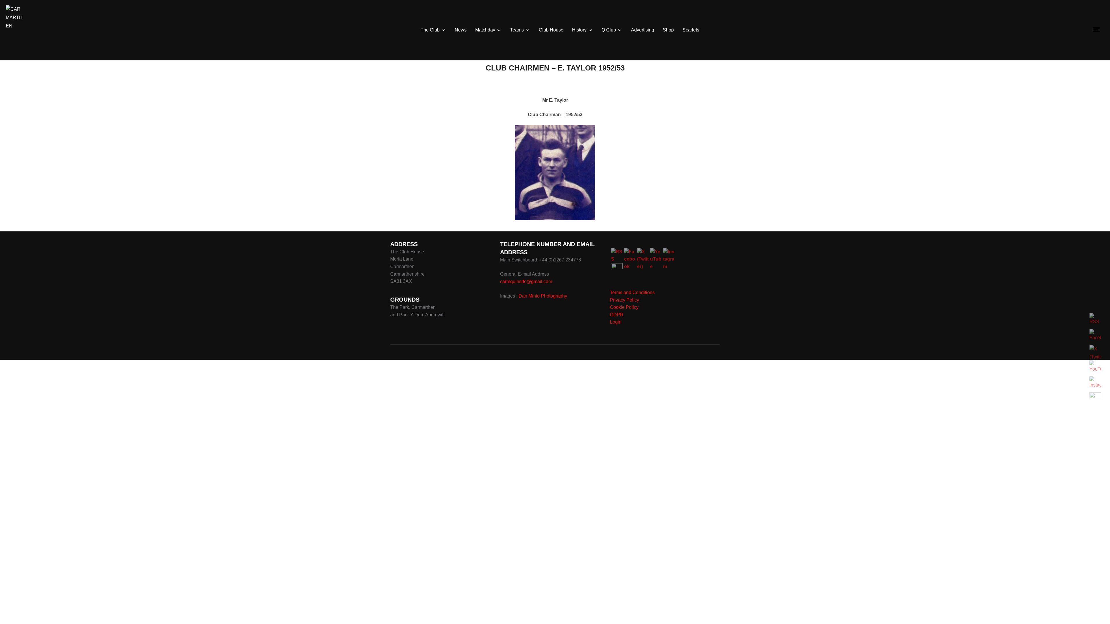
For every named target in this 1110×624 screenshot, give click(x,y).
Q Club (609, 29)
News (461, 29)
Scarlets (690, 29)
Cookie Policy (624, 307)
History (579, 29)
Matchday (485, 29)
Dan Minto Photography (543, 296)
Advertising (642, 29)
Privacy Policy (624, 300)
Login (615, 322)
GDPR (617, 314)
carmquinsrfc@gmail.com (526, 281)
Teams (517, 29)
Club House (551, 29)
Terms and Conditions (632, 292)
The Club (430, 29)
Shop (668, 29)
